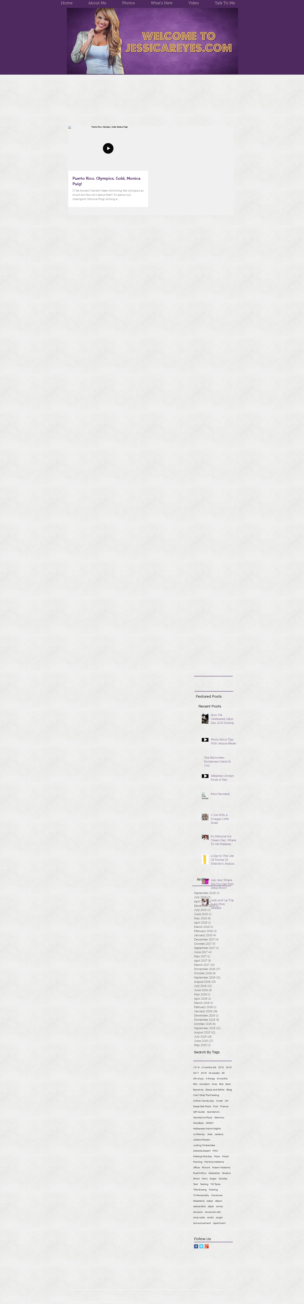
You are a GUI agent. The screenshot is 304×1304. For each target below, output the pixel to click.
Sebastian (214, 1173)
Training (213, 1190)
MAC (215, 1151)
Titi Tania (215, 1184)
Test (195, 1184)
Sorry (205, 1178)
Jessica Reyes (201, 1140)
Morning (197, 1162)
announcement (202, 1223)
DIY (227, 1101)
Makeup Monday (202, 1156)
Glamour (219, 1117)
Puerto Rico (199, 1173)
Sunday (223, 1178)
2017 (196, 1073)
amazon (198, 1212)
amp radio (199, 1217)
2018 (204, 1073)
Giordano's (213, 1112)
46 (223, 1073)
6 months (222, 1078)
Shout (196, 1178)
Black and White (215, 1090)
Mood (225, 1156)
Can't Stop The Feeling (206, 1095)
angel (219, 1217)
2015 (221, 1067)
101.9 (196, 1067)
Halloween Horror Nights (207, 1128)
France (224, 1106)
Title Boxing (200, 1190)
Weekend (198, 1201)
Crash (219, 1101)
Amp (214, 1084)
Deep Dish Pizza (202, 1106)
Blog (229, 1090)
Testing (204, 1184)
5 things (210, 1078)
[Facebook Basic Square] (196, 1246)
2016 (229, 1067)
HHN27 (210, 1123)
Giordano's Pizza (202, 1117)
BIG (221, 1084)
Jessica (218, 1134)
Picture (206, 1167)
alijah (211, 1206)
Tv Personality (201, 1195)
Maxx (217, 1156)
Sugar (213, 1178)
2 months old (208, 1067)
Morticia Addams (214, 1162)
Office (196, 1167)
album (218, 1201)
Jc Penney (199, 1134)
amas (219, 1206)
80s (195, 1084)
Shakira (226, 1173)
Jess (209, 1134)
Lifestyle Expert (202, 1151)
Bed (228, 1084)
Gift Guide (199, 1112)
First (215, 1106)
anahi (210, 1217)
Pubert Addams (221, 1167)
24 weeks (214, 1073)
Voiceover (217, 1195)
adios (210, 1201)
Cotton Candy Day (203, 1101)
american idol (213, 1212)
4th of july (198, 1078)
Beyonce (198, 1090)
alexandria (199, 1206)
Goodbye (198, 1123)
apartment (219, 1223)
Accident (204, 1084)
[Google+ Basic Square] (207, 1246)
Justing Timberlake (204, 1145)
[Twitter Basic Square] (201, 1246)
